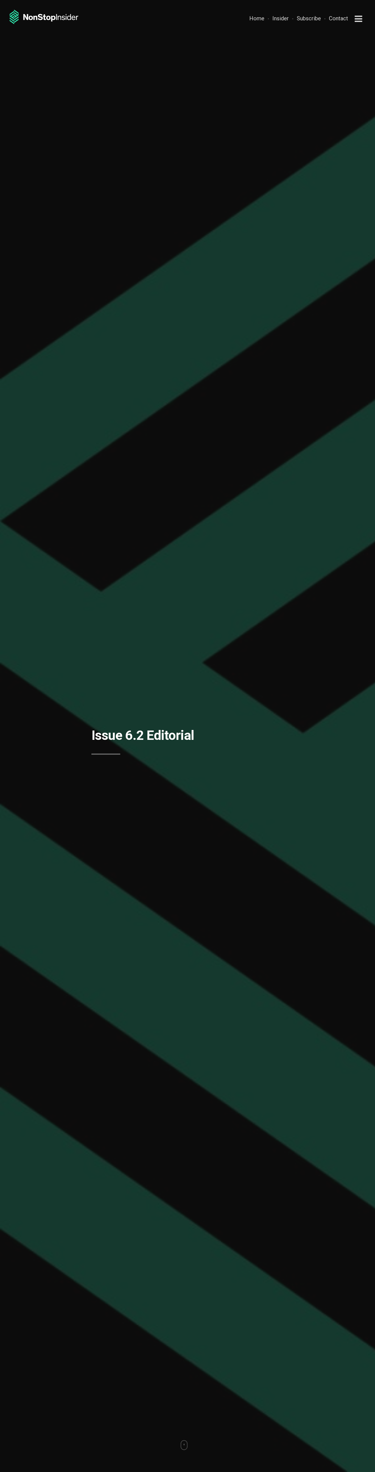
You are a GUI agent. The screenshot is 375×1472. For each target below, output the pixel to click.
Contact (338, 18)
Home (256, 18)
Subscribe (309, 18)
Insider (280, 18)
